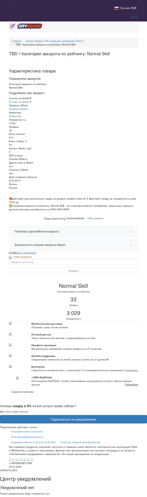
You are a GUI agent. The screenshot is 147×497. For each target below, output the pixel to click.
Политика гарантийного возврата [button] (37, 231)
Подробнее (131, 370)
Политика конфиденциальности (27, 436)
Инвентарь (15, 116)
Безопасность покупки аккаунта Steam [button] (40, 245)
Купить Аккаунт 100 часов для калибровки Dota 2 (54, 41)
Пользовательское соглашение (27, 431)
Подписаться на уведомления (73, 419)
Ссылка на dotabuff (20, 101)
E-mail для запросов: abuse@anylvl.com (80, 442)
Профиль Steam (18, 109)
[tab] (73, 231)
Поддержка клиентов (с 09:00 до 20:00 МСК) (33, 442)
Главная (16, 41)
